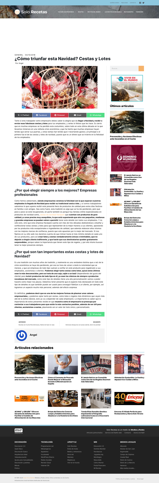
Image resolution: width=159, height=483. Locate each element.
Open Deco (19, 449)
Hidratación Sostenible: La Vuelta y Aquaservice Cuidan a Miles (134, 192)
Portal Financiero (100, 465)
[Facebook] (140, 3)
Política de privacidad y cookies (125, 479)
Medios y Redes (137, 430)
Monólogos (97, 457)
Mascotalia (97, 460)
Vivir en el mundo (73, 463)
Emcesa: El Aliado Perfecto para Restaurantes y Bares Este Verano (128, 413)
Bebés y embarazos (74, 451)
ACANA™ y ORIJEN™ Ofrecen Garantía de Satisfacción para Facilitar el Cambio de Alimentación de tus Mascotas (133, 206)
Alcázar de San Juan (127, 449)
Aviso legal (140, 479)
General (19, 55)
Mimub (17, 465)
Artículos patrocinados (94, 433)
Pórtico (17, 468)
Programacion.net (47, 446)
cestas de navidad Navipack (52, 215)
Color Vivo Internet (29, 478)
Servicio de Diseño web (113, 433)
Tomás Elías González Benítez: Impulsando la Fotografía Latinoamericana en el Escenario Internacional (95, 415)
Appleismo (44, 451)
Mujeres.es (71, 460)
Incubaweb (45, 454)
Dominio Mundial (99, 449)
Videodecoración (20, 457)
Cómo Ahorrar (99, 463)
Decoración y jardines (22, 463)
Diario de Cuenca (126, 460)
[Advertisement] (79, 34)
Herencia (123, 465)
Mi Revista (97, 468)
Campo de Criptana (127, 454)
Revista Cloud (46, 463)
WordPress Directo (47, 457)
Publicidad (124, 2)
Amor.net (70, 454)
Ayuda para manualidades (24, 460)
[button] (75, 11)
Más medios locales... (127, 468)
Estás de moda (72, 449)
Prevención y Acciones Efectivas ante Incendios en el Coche (125, 137)
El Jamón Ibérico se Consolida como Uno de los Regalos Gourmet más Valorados (133, 179)
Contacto (133, 2)
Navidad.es (98, 451)
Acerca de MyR (139, 433)
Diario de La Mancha (127, 463)
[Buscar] (141, 68)
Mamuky (70, 457)
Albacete (123, 446)
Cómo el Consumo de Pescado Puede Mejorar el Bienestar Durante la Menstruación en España (61, 380)
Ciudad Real (124, 457)
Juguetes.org (98, 454)
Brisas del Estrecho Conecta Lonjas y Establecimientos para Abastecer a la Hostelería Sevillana (133, 222)
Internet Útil (45, 465)
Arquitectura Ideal (21, 454)
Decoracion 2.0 (20, 446)
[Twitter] (143, 3)
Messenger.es (46, 449)
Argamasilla (124, 451)
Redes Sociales (46, 460)
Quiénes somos (114, 2)
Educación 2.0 (99, 446)
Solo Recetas (72, 446)
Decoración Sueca (21, 451)
